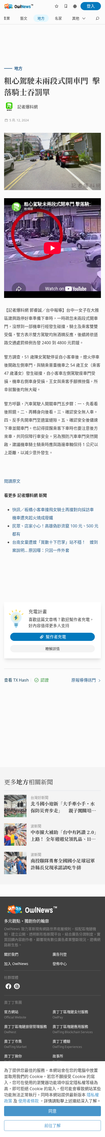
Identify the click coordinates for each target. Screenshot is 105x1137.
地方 (41, 18)
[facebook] (8, 986)
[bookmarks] (65, 6)
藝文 (23, 18)
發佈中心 (59, 963)
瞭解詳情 (52, 648)
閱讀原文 (12, 481)
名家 (58, 18)
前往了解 (52, 1125)
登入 (91, 6)
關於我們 (11, 954)
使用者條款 (29, 1101)
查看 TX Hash (16, 680)
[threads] (17, 986)
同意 (52, 1111)
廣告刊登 (59, 954)
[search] (97, 18)
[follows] (56, 6)
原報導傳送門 (84, 680)
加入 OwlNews (16, 963)
